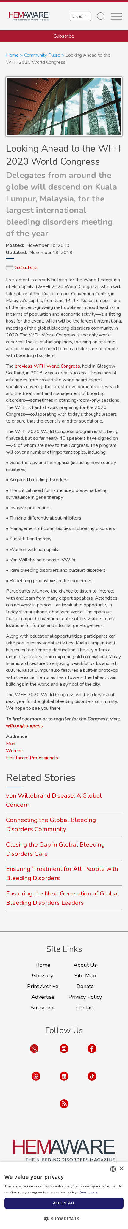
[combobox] (113, 1169)
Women (14, 750)
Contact (85, 1007)
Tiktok (92, 1082)
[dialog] (64, 1195)
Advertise (42, 997)
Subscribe (64, 36)
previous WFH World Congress (47, 366)
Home (12, 55)
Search (101, 16)
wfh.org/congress (24, 726)
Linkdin (64, 1082)
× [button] (121, 1168)
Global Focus (26, 267)
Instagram (64, 1054)
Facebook (92, 1054)
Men (10, 743)
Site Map (85, 975)
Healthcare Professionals (32, 758)
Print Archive (42, 986)
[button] (64, 1218)
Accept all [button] (64, 1203)
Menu (116, 16)
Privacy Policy (85, 997)
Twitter (34, 1054)
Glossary (42, 975)
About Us (85, 964)
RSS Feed (64, 1109)
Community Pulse (42, 55)
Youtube (36, 1082)
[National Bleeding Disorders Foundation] (64, 1150)
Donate (85, 986)
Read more (88, 1192)
